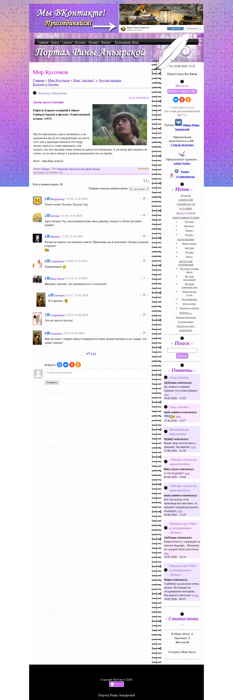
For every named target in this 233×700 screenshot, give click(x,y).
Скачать (67, 42)
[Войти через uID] (59, 364)
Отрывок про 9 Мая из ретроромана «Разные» (182, 527)
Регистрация (122, 42)
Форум (105, 42)
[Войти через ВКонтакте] (65, 364)
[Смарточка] (37, 262)
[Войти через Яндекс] (72, 364)
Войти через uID (182, 91)
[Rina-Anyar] (37, 279)
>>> (166, 394)
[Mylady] (37, 238)
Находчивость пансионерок (179, 431)
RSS (201, 35)
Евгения (45, 168)
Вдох (135, 42)
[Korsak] (37, 217)
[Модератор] (37, 200)
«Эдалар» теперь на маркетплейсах (183, 461)
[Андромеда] (37, 318)
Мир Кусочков (59, 80)
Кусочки (80, 42)
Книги (55, 42)
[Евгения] (41, 299)
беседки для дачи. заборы (80, 168)
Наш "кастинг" (84, 80)
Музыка (93, 42)
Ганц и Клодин (179, 377)
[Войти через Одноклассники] (78, 364)
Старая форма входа (182, 107)
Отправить (52, 382)
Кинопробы (63, 168)
